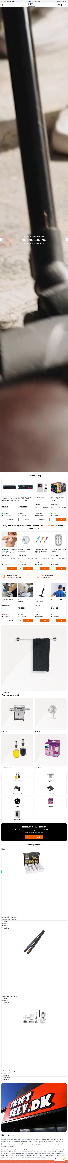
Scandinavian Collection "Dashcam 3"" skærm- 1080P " (57, 498)
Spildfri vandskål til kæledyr (23, 600)
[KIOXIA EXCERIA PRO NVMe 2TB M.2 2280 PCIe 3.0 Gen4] (25, 487)
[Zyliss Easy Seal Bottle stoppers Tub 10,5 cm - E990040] (42, 539)
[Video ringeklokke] (42, 487)
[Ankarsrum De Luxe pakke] (34, 1036)
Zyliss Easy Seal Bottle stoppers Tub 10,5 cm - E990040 (41, 551)
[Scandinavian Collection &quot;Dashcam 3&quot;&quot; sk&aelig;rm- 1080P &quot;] (58, 487)
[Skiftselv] (31, 5)
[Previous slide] (1, 239)
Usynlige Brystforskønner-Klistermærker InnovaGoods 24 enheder (9, 551)
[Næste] (65, 498)
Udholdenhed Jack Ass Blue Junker (24, 550)
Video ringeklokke (40, 497)
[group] (15, 1)
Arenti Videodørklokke (57, 599)
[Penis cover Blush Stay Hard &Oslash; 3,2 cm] (58, 539)
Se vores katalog (32, 837)
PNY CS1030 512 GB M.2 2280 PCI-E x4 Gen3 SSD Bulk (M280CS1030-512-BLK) (9, 499)
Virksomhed (59, 1)
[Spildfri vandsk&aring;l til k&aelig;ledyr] (25, 590)
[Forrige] (2, 498)
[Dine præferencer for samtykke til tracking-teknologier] (1, 872)
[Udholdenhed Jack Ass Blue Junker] (25, 539)
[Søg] (59, 5)
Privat (64, 1)
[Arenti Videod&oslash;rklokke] (58, 590)
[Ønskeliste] (62, 5)
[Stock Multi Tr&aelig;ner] (9, 590)
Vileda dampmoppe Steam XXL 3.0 (40, 600)
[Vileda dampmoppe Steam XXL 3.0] (42, 590)
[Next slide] (67, 239)
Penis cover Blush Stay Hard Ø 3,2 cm (57, 550)
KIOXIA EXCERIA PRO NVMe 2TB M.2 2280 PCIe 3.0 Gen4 (24, 498)
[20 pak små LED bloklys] (34, 883)
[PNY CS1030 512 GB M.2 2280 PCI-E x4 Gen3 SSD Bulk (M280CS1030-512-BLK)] (9, 487)
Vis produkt (5, 928)
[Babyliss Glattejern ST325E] (34, 962)
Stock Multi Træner (7, 599)
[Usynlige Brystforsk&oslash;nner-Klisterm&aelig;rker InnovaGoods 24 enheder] (9, 539)
